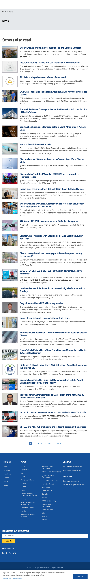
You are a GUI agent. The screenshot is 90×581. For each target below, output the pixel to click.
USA (43, 513)
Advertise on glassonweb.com (73, 485)
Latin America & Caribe (50, 480)
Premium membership (71, 481)
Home (4, 12)
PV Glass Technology (49, 501)
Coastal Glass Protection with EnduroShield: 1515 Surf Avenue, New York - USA (51, 237)
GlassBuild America (27, 508)
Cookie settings (17, 578)
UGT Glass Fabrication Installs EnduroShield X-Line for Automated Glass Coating (53, 93)
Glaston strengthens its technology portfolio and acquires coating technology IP (51, 255)
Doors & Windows (27, 480)
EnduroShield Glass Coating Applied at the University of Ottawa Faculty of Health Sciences (53, 111)
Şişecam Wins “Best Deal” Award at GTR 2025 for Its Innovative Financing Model (49, 175)
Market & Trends (48, 484)
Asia (22, 473)
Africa (23, 466)
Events (23, 490)
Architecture (25, 470)
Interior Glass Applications (51, 472)
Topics (6, 481)
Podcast (44, 497)
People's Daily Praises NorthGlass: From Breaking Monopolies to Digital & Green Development (53, 351)
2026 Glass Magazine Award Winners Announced (43, 77)
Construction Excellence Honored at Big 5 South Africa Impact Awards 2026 (53, 128)
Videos (44, 516)
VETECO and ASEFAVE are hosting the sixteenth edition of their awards (53, 426)
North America (47, 491)
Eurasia (23, 483)
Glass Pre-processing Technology (28, 503)
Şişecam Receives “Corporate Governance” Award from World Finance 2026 (52, 160)
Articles (6, 478)
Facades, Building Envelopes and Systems (29, 494)
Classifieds (7, 474)
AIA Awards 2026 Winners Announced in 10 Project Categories (49, 221)
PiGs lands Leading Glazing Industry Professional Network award (50, 62)
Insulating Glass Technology (47, 467)
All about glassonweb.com (72, 466)
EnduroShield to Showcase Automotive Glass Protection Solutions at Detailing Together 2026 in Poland (52, 205)
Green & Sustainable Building (28, 515)
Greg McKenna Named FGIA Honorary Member (42, 303)
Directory (7, 470)
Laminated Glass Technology (48, 476)
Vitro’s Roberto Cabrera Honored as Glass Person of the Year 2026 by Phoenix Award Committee (52, 396)
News (11, 12)
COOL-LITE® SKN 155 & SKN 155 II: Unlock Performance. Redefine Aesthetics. (51, 272)
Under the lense (47, 509)
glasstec (23, 511)
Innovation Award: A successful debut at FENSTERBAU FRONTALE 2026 (53, 412)
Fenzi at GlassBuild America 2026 (35, 144)
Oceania (45, 494)
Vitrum (44, 520)
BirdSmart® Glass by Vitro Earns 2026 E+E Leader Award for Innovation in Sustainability (53, 366)
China (23, 477)
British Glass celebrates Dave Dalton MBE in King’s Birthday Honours (52, 189)
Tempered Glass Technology (47, 505)
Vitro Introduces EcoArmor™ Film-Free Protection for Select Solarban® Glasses (53, 334)
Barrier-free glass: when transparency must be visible (45, 318)
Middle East (46, 487)
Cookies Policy (7, 578)
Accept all (80, 576)
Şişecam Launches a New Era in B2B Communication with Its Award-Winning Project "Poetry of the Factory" (52, 381)
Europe (23, 487)
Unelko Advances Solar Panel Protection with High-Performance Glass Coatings (52, 290)
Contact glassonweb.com (72, 470)
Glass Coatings (26, 499)
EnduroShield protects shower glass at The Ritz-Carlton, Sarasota (50, 47)
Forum (6, 485)
